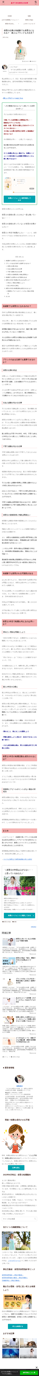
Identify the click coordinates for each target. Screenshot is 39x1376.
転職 (15, 921)
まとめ (8, 296)
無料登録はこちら (28, 1372)
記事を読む (16, 1167)
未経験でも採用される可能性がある (16, 277)
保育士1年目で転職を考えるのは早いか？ (18, 280)
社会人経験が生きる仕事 (14, 269)
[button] (35, 1219)
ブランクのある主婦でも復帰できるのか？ (18, 263)
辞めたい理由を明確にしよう (16, 283)
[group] (19, 166)
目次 (16, 257)
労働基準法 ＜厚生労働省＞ (11, 1280)
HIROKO (19, 1086)
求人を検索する (17, 1326)
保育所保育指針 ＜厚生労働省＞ (12, 1275)
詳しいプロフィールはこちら (13, 98)
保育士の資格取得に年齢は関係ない (18, 274)
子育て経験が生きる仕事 (14, 271)
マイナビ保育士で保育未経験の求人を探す (17, 859)
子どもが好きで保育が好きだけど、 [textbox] (16, 114)
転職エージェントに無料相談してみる (19, 199)
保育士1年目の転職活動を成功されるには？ (19, 288)
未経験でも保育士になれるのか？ (16, 260)
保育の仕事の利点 (12, 266)
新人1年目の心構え (13, 285)
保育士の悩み (7, 921)
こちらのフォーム (14, 1260)
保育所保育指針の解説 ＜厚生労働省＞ (15, 1278)
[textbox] (19, 107)
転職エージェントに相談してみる (19, 915)
